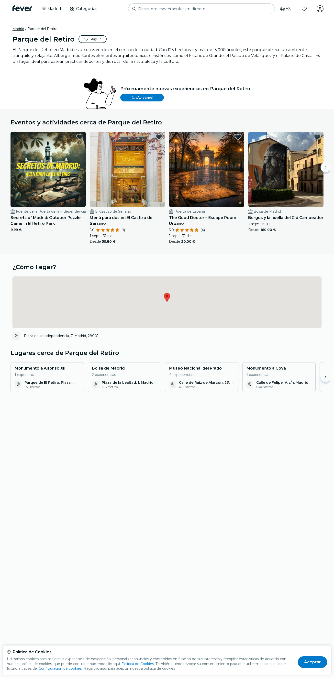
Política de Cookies (138, 664)
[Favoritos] (304, 8)
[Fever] (22, 8)
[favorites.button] (80, 137)
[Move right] (325, 167)
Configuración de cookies (60, 668)
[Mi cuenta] (320, 8)
